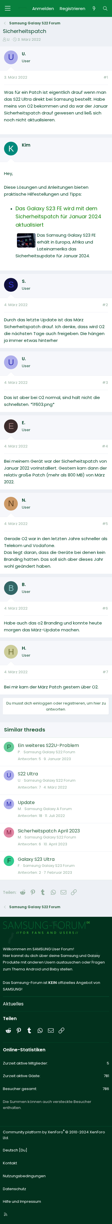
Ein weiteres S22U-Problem (48, 745)
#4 (105, 446)
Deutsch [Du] (15, 1150)
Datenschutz (14, 1189)
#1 (105, 77)
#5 (105, 523)
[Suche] (105, 8)
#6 (105, 608)
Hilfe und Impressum (22, 1201)
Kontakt (10, 1163)
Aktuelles (13, 1004)
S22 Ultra (28, 773)
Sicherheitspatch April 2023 (49, 831)
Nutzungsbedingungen (24, 1176)
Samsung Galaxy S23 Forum (49, 865)
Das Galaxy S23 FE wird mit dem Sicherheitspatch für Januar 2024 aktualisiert (58, 217)
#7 (105, 672)
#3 (105, 382)
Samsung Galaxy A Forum (48, 809)
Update (26, 802)
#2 (105, 305)
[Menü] (7, 8)
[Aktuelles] (93, 8)
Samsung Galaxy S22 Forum (49, 752)
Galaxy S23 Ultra (36, 859)
